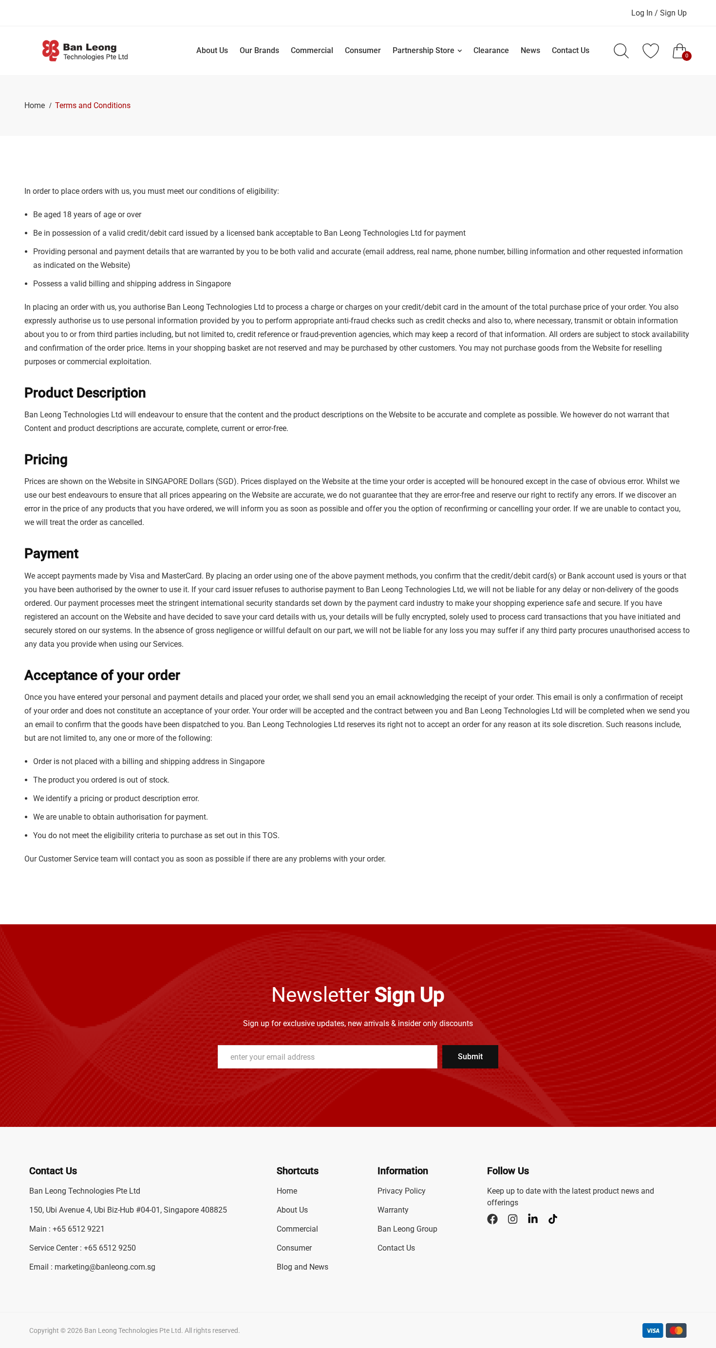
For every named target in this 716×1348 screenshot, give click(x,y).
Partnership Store (423, 50)
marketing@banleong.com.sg (105, 1267)
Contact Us (570, 50)
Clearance (491, 50)
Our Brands (259, 50)
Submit (470, 1056)
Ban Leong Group (407, 1229)
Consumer (363, 50)
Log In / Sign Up (659, 13)
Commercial (312, 50)
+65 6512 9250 (110, 1248)
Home (35, 105)
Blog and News (302, 1267)
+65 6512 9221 (79, 1229)
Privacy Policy (401, 1191)
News (530, 50)
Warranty (393, 1210)
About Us (212, 50)
